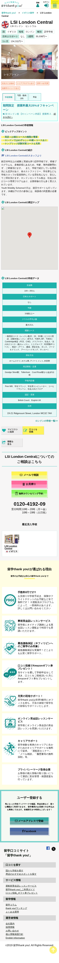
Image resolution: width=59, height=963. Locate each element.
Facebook (30, 831)
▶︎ (56, 62)
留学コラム (11, 904)
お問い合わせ (12, 930)
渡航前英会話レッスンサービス (21, 886)
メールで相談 (31, 475)
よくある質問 (12, 912)
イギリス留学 (28, 13)
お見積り (31, 484)
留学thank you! (9, 13)
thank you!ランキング (16, 908)
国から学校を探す (14, 870)
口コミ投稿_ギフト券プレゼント (22, 893)
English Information (15, 938)
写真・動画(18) (21, 97)
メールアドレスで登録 (30, 821)
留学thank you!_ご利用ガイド (20, 889)
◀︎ (3, 62)
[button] (55, 257)
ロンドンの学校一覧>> (46, 421)
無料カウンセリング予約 (31, 493)
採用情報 (10, 927)
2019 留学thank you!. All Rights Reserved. (30, 945)
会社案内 (10, 923)
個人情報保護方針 (14, 934)
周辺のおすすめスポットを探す (21, 874)
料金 (35, 97)
